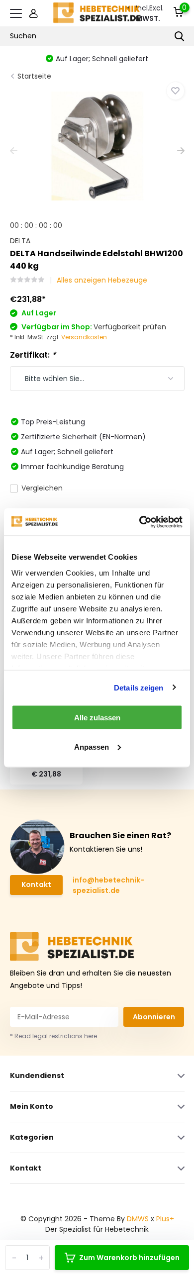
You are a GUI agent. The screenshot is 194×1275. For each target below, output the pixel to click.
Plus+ (165, 1219)
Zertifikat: (33, 355)
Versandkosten (84, 337)
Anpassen (91, 746)
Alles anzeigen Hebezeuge (102, 280)
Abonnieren (154, 1017)
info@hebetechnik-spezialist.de (108, 885)
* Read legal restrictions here (53, 1036)
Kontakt (36, 884)
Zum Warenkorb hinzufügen (129, 1258)
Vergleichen (42, 488)
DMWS (138, 1219)
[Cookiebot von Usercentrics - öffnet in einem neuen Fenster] (140, 521)
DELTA (20, 241)
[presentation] (13, 151)
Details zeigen (138, 687)
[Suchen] (180, 36)
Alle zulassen (97, 717)
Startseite (34, 76)
